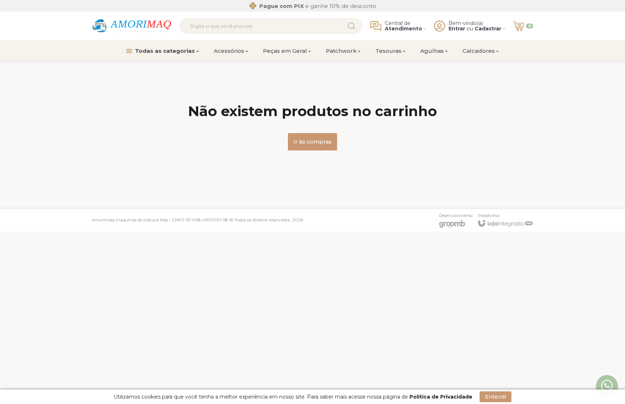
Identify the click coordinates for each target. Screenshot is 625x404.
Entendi (495, 397)
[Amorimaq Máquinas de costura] (131, 26)
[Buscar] (351, 26)
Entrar (456, 28)
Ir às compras (312, 141)
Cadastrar (488, 28)
